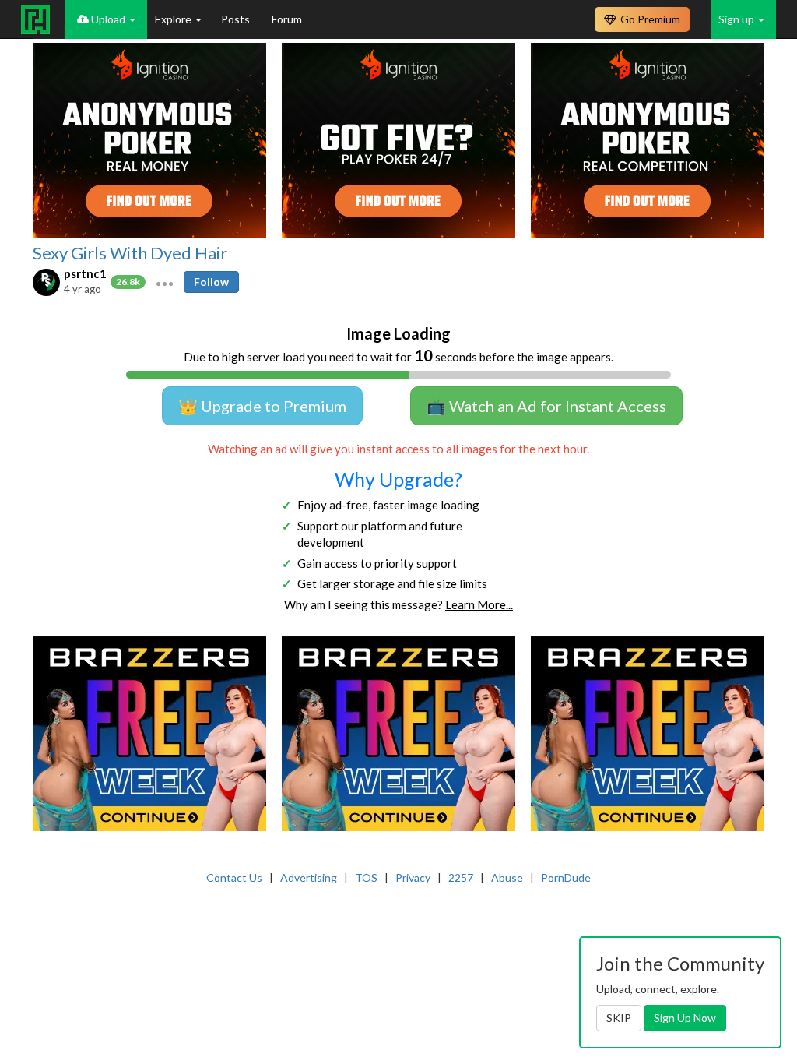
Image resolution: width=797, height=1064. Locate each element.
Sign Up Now (685, 1017)
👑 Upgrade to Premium (262, 405)
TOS (366, 877)
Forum (287, 19)
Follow (211, 281)
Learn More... (479, 604)
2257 (460, 877)
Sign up (737, 19)
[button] (164, 282)
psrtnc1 (85, 273)
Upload (108, 19)
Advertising (308, 877)
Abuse (507, 877)
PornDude (566, 877)
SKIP (618, 1017)
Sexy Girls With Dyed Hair (130, 253)
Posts (236, 19)
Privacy (412, 877)
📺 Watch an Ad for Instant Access (546, 405)
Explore (174, 19)
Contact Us (234, 877)
